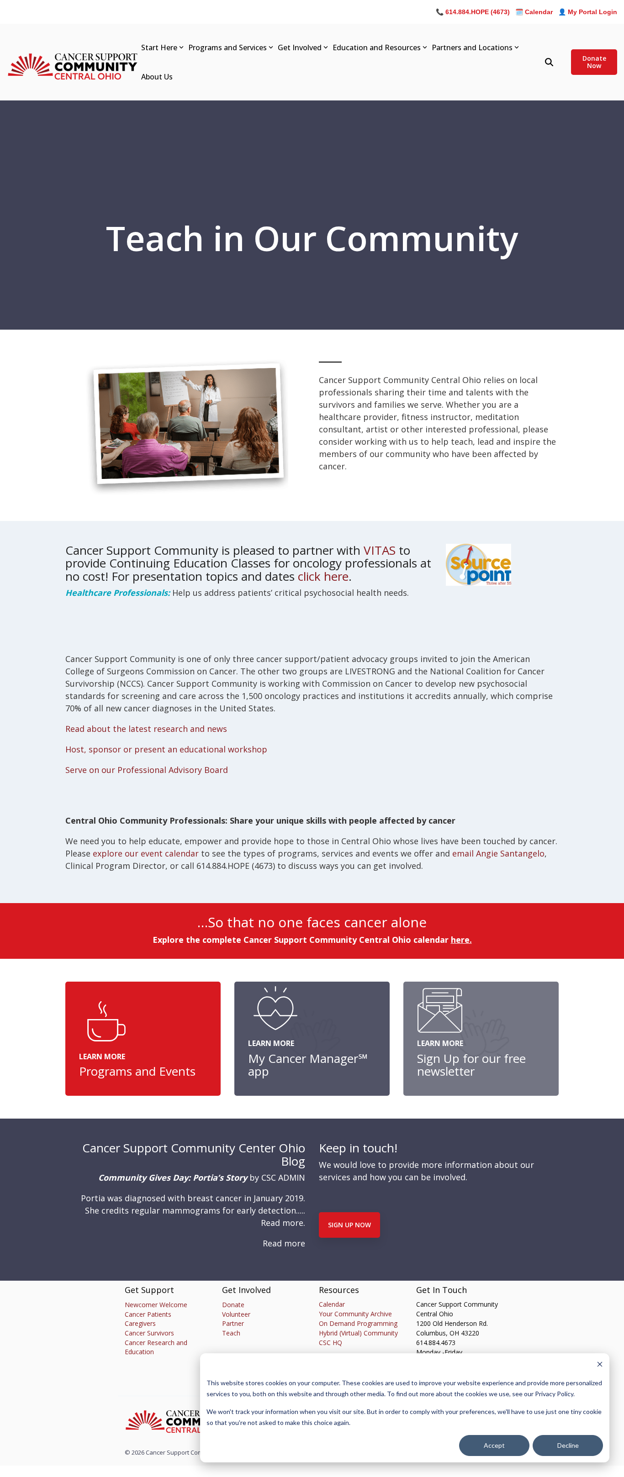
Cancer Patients (148, 1314)
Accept (494, 1445)
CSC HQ (330, 1342)
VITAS (380, 550)
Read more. (283, 1222)
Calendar (332, 1304)
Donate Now (594, 62)
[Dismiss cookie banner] (600, 1365)
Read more (284, 1243)
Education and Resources (377, 47)
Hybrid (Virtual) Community (358, 1333)
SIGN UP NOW (349, 1224)
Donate (233, 1304)
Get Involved (300, 47)
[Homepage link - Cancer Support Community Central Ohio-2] (182, 1430)
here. (461, 939)
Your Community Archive (355, 1313)
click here (323, 576)
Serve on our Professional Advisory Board (146, 769)
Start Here (159, 47)
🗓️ (534, 12)
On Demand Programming (358, 1323)
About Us (157, 77)
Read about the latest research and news (146, 728)
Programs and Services (227, 47)
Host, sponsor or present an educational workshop (166, 749)
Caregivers (140, 1323)
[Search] (549, 62)
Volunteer (236, 1314)
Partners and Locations (472, 47)
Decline (568, 1445)
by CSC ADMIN (201, 1177)
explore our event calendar (146, 853)
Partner (233, 1323)
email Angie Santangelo (498, 853)
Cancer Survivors (149, 1333)
